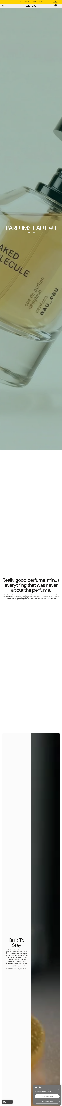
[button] (3, 6)
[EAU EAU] (31, 5)
